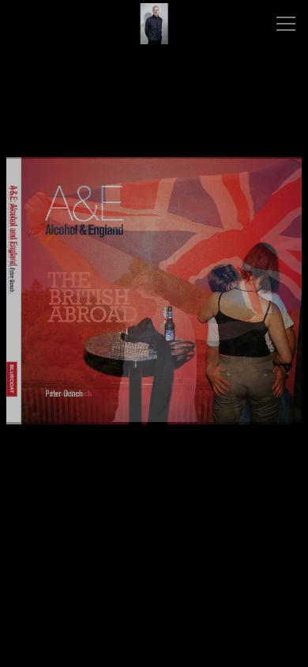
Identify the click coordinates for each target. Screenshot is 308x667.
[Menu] (286, 24)
